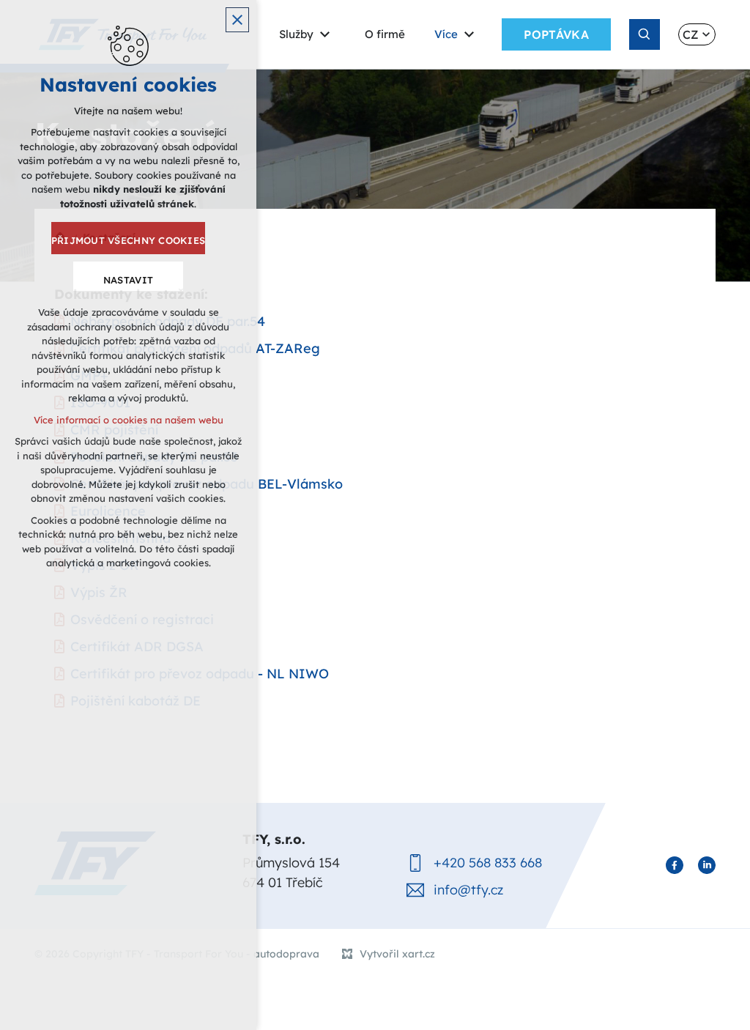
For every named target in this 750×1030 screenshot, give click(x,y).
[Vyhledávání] (644, 34)
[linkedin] (707, 865)
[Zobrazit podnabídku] (324, 35)
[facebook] (674, 865)
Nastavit (128, 280)
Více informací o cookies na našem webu (128, 420)
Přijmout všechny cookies (128, 240)
